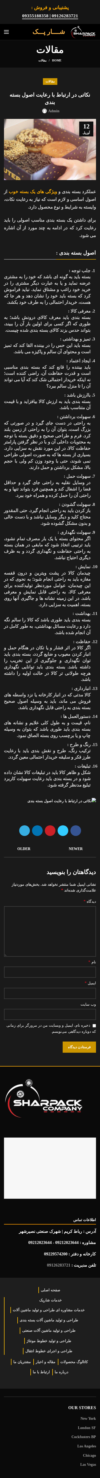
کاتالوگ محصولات (74, 1362)
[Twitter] (63, 830)
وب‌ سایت (88, 1004)
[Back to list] (50, 849)
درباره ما (61, 1372)
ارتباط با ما (41, 1372)
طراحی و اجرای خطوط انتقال (48, 1351)
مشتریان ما (22, 1362)
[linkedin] (37, 830)
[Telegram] (24, 830)
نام (92, 962)
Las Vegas (88, 1465)
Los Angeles (86, 1446)
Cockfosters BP (83, 1437)
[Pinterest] (50, 830)
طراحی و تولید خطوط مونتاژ (49, 1341)
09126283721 (58, 1265)
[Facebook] (75, 830)
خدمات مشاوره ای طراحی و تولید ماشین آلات (49, 1310)
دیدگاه (89, 901)
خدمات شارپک (50, 1300)
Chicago (89, 1456)
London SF (87, 1428)
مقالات (42, 60)
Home (57, 60)
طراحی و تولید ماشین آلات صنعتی (48, 1331)
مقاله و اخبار (45, 1362)
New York (88, 1419)
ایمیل (90, 983)
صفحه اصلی (50, 1290)
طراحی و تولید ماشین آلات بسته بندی (49, 1320)
